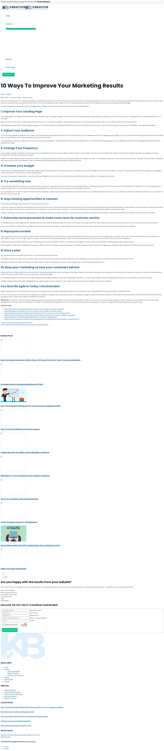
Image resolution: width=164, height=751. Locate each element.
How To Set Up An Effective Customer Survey (20, 429)
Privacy (6, 746)
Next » (6, 577)
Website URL (34, 615)
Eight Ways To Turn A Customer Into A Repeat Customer (25, 475)
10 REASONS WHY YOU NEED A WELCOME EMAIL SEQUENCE (25, 452)
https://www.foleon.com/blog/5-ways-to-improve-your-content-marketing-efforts (33, 311)
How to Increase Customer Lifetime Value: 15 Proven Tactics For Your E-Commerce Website (40, 360)
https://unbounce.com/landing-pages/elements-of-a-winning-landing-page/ (30, 317)
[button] (13, 24)
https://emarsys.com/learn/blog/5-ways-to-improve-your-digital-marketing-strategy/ (34, 309)
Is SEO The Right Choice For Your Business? (19, 522)
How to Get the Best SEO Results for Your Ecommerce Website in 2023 (30, 406)
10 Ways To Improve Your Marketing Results (15, 721)
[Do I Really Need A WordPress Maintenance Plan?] (13, 380)
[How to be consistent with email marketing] (13, 494)
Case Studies (8, 679)
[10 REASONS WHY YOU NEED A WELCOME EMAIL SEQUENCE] (13, 448)
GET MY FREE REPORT (10, 630)
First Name (34, 613)
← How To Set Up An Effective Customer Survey (17, 323)
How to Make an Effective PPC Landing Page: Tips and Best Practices (30, 545)
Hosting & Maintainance (15, 675)
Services (7, 669)
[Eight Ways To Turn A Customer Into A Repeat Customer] (13, 471)
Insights (6, 677)
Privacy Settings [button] (30, 742)
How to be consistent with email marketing (19, 499)
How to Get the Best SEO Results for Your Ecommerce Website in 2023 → (25, 325)
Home (6, 667)
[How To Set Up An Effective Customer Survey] (13, 425)
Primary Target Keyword (38, 618)
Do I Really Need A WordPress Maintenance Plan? (22, 384)
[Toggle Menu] (21, 29)
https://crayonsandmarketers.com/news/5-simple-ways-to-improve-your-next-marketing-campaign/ (39, 315)
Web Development (14, 671)
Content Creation (10, 698)
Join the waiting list (43, 2)
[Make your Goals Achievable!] (13, 564)
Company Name (36, 610)
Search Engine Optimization (13, 694)
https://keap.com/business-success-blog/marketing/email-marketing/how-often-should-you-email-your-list (41, 319)
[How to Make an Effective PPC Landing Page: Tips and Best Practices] (13, 541)
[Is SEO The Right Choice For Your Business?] (13, 518)
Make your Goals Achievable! (13, 568)
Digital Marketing (13, 673)
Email (32, 621)
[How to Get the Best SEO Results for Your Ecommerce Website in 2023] (13, 402)
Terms (6, 749)
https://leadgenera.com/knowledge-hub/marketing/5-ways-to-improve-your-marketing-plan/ (37, 313)
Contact (7, 681)
